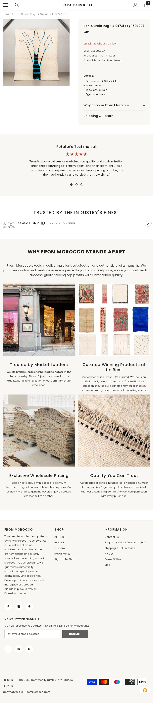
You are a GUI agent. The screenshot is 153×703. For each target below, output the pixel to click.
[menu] (5, 5)
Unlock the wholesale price (99, 43)
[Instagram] (19, 606)
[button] (148, 223)
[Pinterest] (29, 606)
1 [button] (71, 184)
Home (6, 14)
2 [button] (76, 184)
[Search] (16, 5)
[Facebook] (8, 606)
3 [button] (81, 184)
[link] (9, 223)
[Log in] (135, 5)
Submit (75, 634)
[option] (37, 52)
